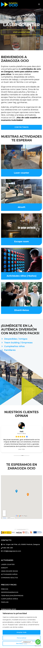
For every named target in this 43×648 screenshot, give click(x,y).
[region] (21, 629)
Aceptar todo (21, 632)
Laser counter (21, 173)
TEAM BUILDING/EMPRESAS (12, 596)
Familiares (10, 350)
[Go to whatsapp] (38, 641)
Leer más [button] (19, 449)
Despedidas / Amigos (15, 339)
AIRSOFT (4, 568)
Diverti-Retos (21, 310)
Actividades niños (16, 276)
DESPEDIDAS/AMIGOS (9, 592)
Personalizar (21, 638)
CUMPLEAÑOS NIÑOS (9, 599)
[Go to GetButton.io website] (38, 646)
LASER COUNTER (8, 564)
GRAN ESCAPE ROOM (9, 571)
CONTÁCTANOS (21, 127)
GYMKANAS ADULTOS (9, 578)
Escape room (21, 241)
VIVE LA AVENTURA (21, 32)
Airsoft (21, 207)
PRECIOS (4, 589)
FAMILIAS (4, 602)
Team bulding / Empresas (18, 342)
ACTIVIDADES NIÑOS (9, 574)
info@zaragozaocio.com (12, 551)
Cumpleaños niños (14, 346)
